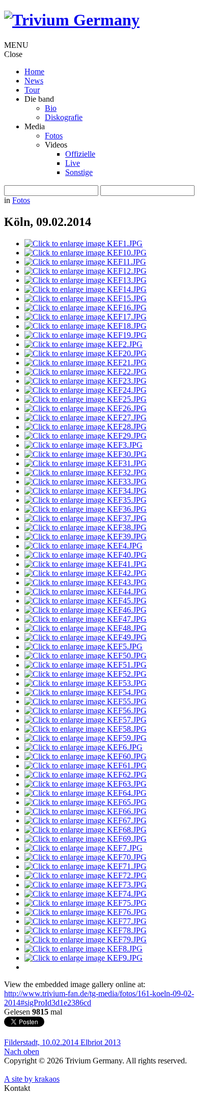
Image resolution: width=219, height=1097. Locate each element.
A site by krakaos (32, 1079)
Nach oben (21, 1051)
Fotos (21, 200)
